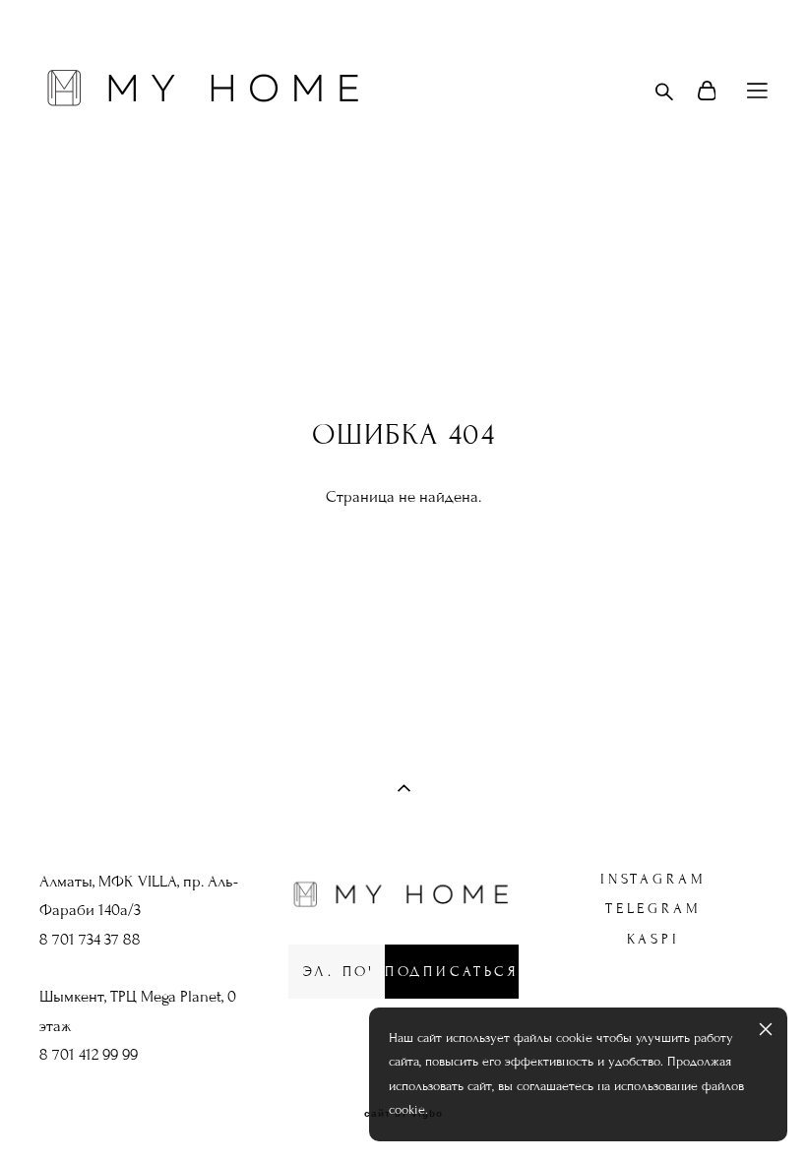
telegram (653, 908)
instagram (653, 879)
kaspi (653, 939)
